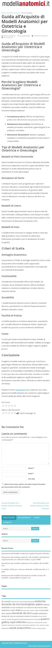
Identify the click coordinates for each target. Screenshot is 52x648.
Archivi (37, 517)
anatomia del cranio (16, 601)
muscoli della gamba (12, 619)
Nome (31, 468)
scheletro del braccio (9, 625)
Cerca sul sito (9, 517)
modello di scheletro (31, 616)
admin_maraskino (9, 36)
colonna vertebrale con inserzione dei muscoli (26, 607)
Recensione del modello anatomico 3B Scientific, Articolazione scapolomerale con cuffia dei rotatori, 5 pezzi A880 (25, 558)
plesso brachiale (35, 619)
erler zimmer (7, 613)
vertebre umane (36, 628)
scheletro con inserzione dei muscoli (37, 622)
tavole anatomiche (19, 628)
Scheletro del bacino (41, 36)
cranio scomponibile (41, 610)
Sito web (31, 479)
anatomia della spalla (28, 601)
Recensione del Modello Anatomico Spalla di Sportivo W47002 (25, 553)
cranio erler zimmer (28, 610)
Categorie (7, 522)
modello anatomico (39, 613)
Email (31, 473)
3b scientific (6, 601)
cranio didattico (16, 610)
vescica (44, 628)
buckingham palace (32, 604)
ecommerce (21, 390)
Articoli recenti (24, 517)
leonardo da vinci (22, 613)
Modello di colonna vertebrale (13, 616)
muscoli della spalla (24, 619)
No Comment (8, 37)
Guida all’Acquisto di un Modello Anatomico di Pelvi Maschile (39, 506)
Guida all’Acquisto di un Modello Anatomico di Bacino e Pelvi (12, 506)
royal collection (17, 622)
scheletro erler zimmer (37, 625)
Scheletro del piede (22, 625)
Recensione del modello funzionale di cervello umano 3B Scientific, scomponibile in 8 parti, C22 (23, 576)
